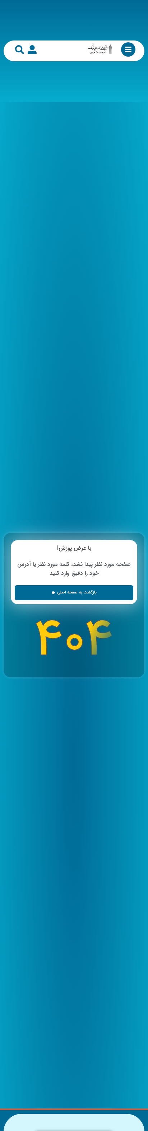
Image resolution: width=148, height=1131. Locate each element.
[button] (74, 592)
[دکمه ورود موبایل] (32, 49)
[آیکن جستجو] (19, 49)
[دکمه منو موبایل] (128, 49)
